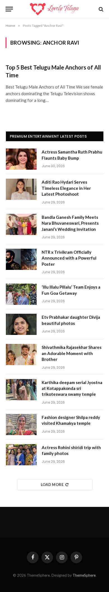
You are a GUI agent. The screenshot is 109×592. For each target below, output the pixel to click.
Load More (52, 484)
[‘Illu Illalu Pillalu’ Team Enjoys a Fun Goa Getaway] (21, 294)
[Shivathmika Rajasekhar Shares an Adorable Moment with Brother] (21, 354)
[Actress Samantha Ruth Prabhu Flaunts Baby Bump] (21, 159)
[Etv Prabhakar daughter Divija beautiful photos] (21, 324)
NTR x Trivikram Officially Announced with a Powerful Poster (69, 258)
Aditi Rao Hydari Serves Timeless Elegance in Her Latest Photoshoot (66, 187)
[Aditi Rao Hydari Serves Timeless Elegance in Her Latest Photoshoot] (21, 189)
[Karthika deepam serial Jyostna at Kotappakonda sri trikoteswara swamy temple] (21, 389)
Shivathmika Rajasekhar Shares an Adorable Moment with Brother (71, 353)
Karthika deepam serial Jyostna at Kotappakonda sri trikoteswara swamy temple (72, 388)
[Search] (100, 9)
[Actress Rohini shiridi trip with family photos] (21, 454)
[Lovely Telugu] (54, 9)
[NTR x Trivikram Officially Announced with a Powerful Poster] (21, 259)
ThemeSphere (84, 575)
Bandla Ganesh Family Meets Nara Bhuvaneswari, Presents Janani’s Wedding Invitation (70, 223)
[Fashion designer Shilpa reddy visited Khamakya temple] (21, 424)
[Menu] (9, 9)
